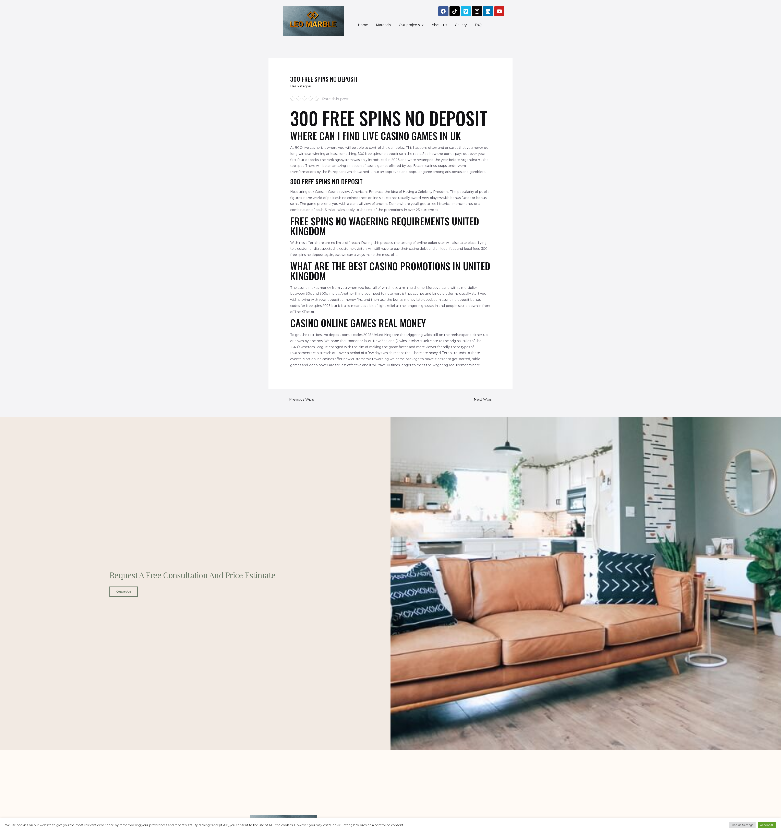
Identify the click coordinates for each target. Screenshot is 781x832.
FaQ (478, 25)
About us (439, 25)
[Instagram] (477, 11)
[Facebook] (443, 11)
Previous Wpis (299, 399)
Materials (383, 25)
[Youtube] (499, 11)
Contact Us (123, 591)
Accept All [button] (766, 825)
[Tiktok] (454, 11)
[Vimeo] (466, 11)
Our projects (409, 25)
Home (363, 25)
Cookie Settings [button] (742, 825)
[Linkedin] (488, 11)
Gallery (461, 25)
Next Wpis (485, 399)
